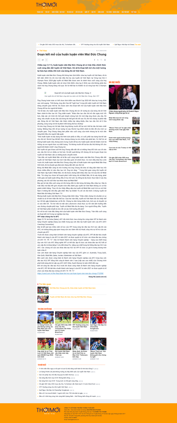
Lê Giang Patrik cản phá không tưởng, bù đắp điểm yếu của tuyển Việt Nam (67, 372)
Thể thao (133, 12)
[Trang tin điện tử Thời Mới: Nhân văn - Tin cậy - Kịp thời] (46, 5)
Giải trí (93, 12)
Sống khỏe (101, 12)
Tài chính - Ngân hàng (112, 12)
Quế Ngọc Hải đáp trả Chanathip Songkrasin (117, 44)
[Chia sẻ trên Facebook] (94, 60)
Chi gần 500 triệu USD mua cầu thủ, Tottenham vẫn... (45, 44)
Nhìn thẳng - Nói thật (58, 12)
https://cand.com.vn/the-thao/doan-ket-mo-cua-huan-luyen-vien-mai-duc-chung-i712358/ (70, 273)
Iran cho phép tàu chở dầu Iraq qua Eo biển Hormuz (59, 375)
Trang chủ (40, 12)
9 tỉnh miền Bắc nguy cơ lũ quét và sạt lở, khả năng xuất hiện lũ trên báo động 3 (68, 369)
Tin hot (47, 12)
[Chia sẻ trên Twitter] (98, 60)
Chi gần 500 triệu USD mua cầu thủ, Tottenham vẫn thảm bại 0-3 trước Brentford (69, 384)
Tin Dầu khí (70, 12)
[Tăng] (46, 60)
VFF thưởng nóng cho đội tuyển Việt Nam (83, 44)
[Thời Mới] (48, 410)
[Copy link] (101, 59)
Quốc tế (87, 12)
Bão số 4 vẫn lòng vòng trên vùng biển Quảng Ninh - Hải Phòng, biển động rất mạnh (70, 396)
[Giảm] (39, 60)
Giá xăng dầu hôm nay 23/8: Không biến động (57, 378)
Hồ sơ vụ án (79, 12)
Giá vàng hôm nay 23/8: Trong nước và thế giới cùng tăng (61, 381)
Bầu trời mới (125, 12)
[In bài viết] (105, 59)
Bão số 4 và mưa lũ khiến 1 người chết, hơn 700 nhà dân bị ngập (63, 393)
